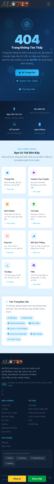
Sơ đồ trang (33, 424)
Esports (5, 424)
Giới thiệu (32, 405)
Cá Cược (5, 420)
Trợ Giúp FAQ (28, 89)
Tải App (5, 409)
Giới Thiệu (35, 323)
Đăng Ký (13, 318)
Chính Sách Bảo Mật (18, 334)
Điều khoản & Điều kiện (38, 409)
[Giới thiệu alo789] (27, 390)
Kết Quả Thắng (8, 416)
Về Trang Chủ (28, 72)
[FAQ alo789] (27, 394)
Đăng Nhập (27, 318)
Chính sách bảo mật (37, 413)
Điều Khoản (37, 334)
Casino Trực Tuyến (28, 81)
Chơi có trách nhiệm (37, 416)
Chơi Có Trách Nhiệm (18, 329)
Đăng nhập (6, 446)
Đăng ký (5, 442)
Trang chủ (6, 405)
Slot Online (6, 432)
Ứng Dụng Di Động (17, 323)
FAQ (30, 420)
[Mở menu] (48, 4)
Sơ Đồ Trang (15, 339)
